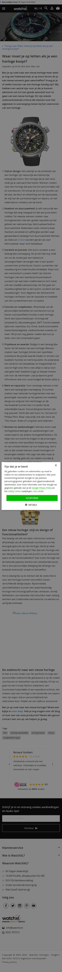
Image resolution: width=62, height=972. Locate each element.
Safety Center (14, 491)
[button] (31, 504)
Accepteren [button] (32, 498)
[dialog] (31, 486)
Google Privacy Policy (42, 488)
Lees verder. (38, 491)
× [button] (56, 465)
